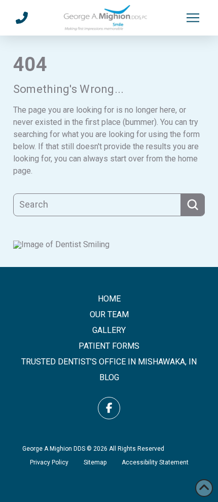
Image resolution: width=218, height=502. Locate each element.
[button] (192, 18)
